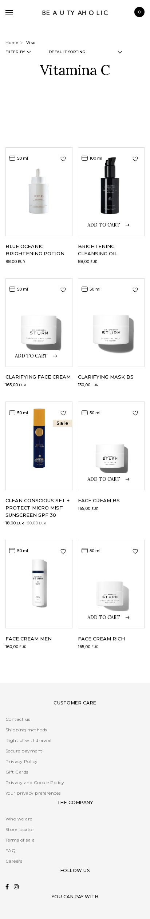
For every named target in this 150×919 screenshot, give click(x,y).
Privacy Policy (21, 761)
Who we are (18, 819)
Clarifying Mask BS (106, 377)
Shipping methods (26, 729)
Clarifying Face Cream (38, 377)
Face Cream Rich (101, 639)
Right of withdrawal (28, 740)
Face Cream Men (28, 639)
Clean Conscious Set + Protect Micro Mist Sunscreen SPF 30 (37, 508)
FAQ (10, 850)
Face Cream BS (99, 500)
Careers (13, 861)
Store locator (19, 829)
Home (12, 42)
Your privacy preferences (33, 793)
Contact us (17, 719)
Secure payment (24, 751)
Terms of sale (19, 840)
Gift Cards (16, 772)
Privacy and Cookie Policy (34, 782)
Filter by (15, 51)
